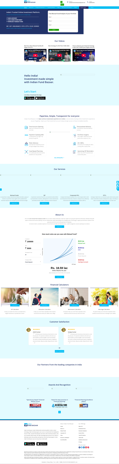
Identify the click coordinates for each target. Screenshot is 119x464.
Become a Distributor (67, 7)
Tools (75, 7)
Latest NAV (81, 437)
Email (50, 24)
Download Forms (82, 428)
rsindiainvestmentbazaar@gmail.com (77, 2)
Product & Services (40, 7)
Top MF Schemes (82, 435)
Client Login (83, 7)
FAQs (58, 7)
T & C (54, 462)
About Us (31, 7)
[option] (14, 189)
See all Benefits (58, 157)
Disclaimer (44, 462)
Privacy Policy (49, 462)
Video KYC (81, 426)
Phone (50, 20)
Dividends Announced (83, 439)
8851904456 (92, 2)
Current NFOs (81, 433)
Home (25, 7)
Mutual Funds (14, 195)
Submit (53, 29)
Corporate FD (63, 433)
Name (50, 16)
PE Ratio (80, 442)
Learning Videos (51, 7)
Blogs (92, 7)
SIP (44, 195)
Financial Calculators (83, 430)
